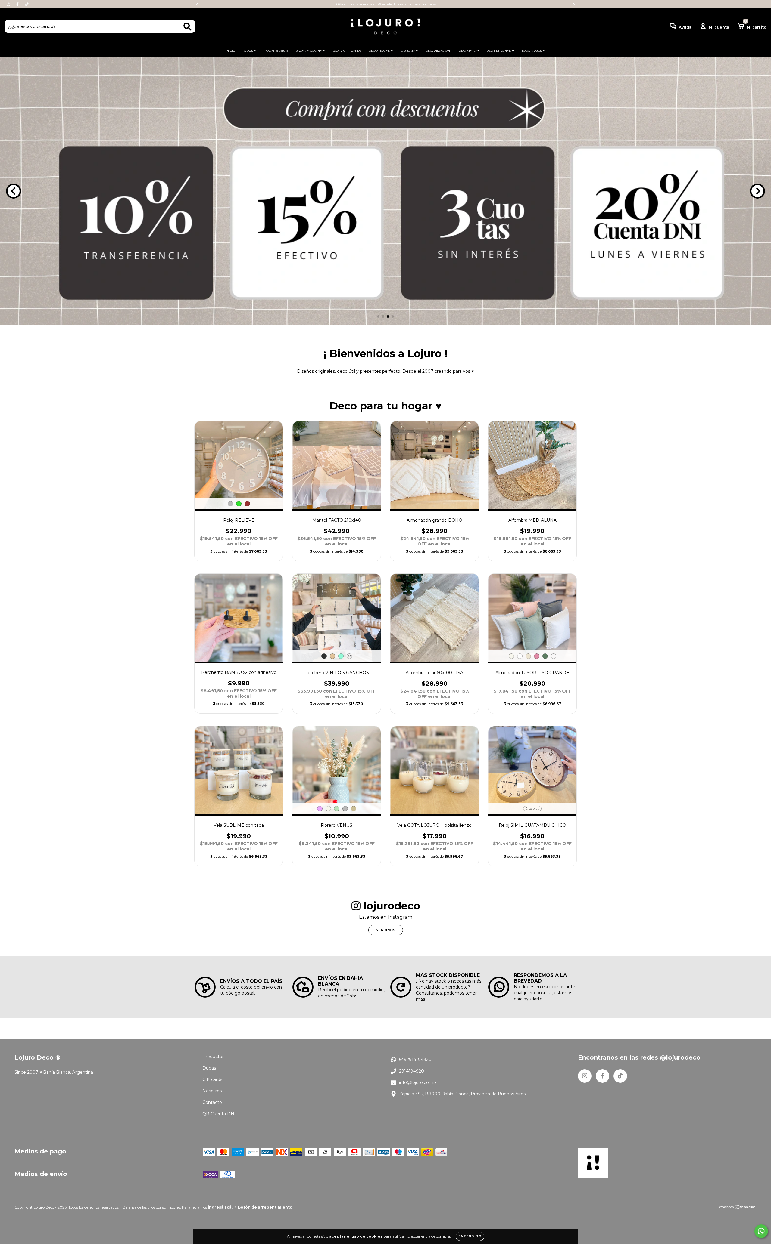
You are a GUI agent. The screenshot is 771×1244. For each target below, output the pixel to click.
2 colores (532, 808)
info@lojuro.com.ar (418, 1082)
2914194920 (411, 1071)
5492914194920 (415, 1059)
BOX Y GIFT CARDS (347, 51)
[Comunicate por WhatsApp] (761, 1231)
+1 (553, 656)
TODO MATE (466, 51)
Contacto (212, 1102)
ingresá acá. (220, 1207)
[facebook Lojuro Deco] (18, 4)
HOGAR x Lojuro (276, 51)
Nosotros (212, 1091)
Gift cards (212, 1079)
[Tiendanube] (738, 1207)
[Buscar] (187, 27)
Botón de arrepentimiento (265, 1207)
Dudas (209, 1068)
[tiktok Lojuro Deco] (27, 4)
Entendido (470, 1236)
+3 (349, 656)
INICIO (230, 51)
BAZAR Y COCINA (309, 51)
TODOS (248, 51)
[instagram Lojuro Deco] (9, 4)
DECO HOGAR (380, 51)
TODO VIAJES (532, 51)
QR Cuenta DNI (219, 1113)
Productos (213, 1056)
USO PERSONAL (499, 51)
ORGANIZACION (438, 51)
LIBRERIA (408, 51)
